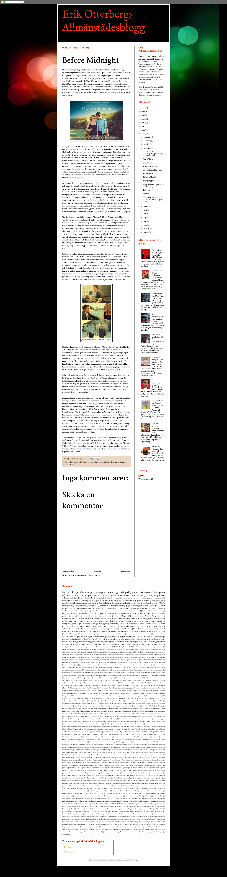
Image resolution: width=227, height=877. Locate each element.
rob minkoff (126, 778)
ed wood (64, 688)
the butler (89, 809)
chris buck (97, 619)
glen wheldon (159, 701)
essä (74, 624)
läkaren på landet (84, 745)
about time (65, 649)
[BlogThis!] (93, 458)
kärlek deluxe (107, 737)
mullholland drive (114, 631)
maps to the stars (79, 747)
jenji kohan (116, 724)
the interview (96, 811)
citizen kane (112, 675)
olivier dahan (73, 765)
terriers (92, 806)
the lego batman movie (132, 811)
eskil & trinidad (154, 691)
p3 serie (78, 768)
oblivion (150, 763)
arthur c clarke (140, 657)
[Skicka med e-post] (90, 458)
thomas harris (69, 644)
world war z (158, 829)
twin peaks (138, 592)
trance (74, 824)
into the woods (93, 719)
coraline (162, 675)
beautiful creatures (107, 665)
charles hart (130, 673)
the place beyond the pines (131, 603)
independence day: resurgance (141, 716)
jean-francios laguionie (85, 724)
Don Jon (155, 424)
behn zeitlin (156, 665)
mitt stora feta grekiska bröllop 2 (90, 755)
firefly (155, 696)
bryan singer (85, 601)
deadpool (109, 683)
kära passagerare (106, 629)
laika (116, 629)
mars (145, 225)
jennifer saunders (137, 724)
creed (75, 678)
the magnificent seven (76, 814)
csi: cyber (104, 678)
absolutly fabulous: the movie (80, 649)
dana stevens (138, 678)
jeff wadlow (107, 724)
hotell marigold (91, 714)
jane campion (151, 721)
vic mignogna (121, 827)
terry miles (118, 806)
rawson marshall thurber (108, 775)
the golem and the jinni (149, 809)
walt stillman (149, 827)
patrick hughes (121, 768)
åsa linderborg (158, 832)
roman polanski (121, 780)
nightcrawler (77, 763)
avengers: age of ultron (128, 660)
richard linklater (68, 465)
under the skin (132, 614)
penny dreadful (75, 770)
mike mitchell (112, 752)
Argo (154, 314)
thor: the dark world (88, 819)
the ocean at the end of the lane (117, 814)
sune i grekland (89, 801)
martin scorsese (151, 747)
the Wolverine (127, 806)
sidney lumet (135, 788)
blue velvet (157, 667)
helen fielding (155, 709)
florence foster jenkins (69, 698)
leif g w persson (151, 629)
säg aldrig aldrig (93, 804)
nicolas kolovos (66, 763)
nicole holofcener (140, 631)
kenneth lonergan (74, 734)
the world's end (112, 817)
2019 (143, 111)
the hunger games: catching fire (127, 642)
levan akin (157, 739)
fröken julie (97, 701)
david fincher (85, 621)
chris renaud (107, 619)
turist (121, 824)
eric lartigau (133, 691)
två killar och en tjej (136, 824)
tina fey (147, 819)
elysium (131, 688)
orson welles (124, 765)
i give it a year (97, 716)
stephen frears (125, 611)
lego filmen (106, 739)
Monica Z (147, 194)
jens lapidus (109, 626)
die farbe (88, 685)
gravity (138, 703)
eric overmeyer (143, 691)
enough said (66, 624)
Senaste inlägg (68, 571)
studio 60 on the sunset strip (136, 798)
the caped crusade (99, 809)
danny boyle (68, 680)
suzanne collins (154, 801)
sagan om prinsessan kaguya (97, 637)
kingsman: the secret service (138, 734)
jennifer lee (135, 608)
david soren (75, 683)
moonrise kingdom (68, 757)
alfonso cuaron (107, 652)
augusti (146, 206)
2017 (143, 119)
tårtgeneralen (66, 827)
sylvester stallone (67, 804)
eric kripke (125, 691)
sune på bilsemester (102, 801)
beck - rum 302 (125, 665)
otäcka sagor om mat (151, 765)
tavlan (129, 804)
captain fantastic (77, 673)
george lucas (97, 624)
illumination (118, 716)
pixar (106, 601)
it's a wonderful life (123, 719)
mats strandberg (69, 750)
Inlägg (68, 847)
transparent (81, 824)
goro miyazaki (86, 703)
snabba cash (106, 791)
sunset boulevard (84, 642)
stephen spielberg (78, 798)
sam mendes (81, 786)
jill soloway (157, 724)
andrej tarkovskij (84, 616)
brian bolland (79, 670)
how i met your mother (128, 714)
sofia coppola (144, 791)
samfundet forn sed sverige (103, 786)
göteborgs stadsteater (120, 706)
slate (85, 639)
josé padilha (159, 729)
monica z (102, 631)
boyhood (65, 619)
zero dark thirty (157, 644)
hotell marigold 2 (104, 714)
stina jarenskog (120, 798)
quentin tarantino (99, 611)
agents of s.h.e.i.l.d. (137, 649)
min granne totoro (133, 752)
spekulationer (66, 793)
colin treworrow (145, 675)
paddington (85, 768)
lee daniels (89, 739)
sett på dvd (88, 598)
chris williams (118, 619)
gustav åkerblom (107, 706)
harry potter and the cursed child (119, 709)
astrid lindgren (79, 660)
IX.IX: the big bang (120, 647)
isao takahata (111, 719)
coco (128, 675)
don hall (110, 621)
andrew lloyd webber (155, 603)
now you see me (124, 763)
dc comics (116, 598)
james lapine (124, 608)
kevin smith (85, 734)
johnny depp (72, 729)
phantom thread (77, 773)
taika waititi (110, 804)
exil (111, 693)
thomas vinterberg (82, 644)
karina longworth (152, 732)
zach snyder (145, 644)
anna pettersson (141, 655)
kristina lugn (80, 629)
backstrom (75, 662)
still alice (111, 798)
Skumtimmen (148, 174)
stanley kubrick (136, 639)
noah (94, 763)
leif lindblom (116, 739)
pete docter (123, 770)
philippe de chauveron (90, 773)
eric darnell (109, 691)
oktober (147, 144)
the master (115, 603)
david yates (84, 683)
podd (77, 601)
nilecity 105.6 (87, 763)
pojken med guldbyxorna (155, 773)
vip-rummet (130, 827)
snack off (126, 791)
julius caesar (94, 732)
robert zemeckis (87, 780)
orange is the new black (112, 765)
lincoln (85, 742)
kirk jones (162, 734)
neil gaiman (106, 760)
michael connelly (149, 750)
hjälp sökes (73, 626)
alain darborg (66, 652)
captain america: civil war (142, 670)
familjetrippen (66, 696)
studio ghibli (146, 598)
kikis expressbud (113, 734)
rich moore (130, 775)
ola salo (64, 765)
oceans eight (159, 763)
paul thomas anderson (86, 603)
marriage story (116, 747)
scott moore (74, 788)
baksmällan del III (94, 662)
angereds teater (118, 655)
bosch (71, 670)
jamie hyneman (131, 721)
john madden (130, 626)
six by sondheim (71, 791)
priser (69, 775)
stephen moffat (66, 798)
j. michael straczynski (144, 719)
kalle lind (142, 732)
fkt (93, 601)
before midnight (76, 462)
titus (153, 819)
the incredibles (77, 811)
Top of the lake (148, 159)
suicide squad (150, 798)
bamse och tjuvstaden (109, 662)
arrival (132, 657)
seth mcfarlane (138, 637)
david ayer (116, 680)
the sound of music (70, 817)
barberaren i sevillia (133, 662)
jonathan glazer (90, 729)
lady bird (134, 737)
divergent (96, 685)
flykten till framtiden (84, 698)
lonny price (122, 742)
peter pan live (159, 770)
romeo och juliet (159, 634)
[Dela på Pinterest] (100, 458)
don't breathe (141, 685)
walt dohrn (139, 827)
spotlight (75, 793)
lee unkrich (98, 739)
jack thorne (77, 721)
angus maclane (129, 655)
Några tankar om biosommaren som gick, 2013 (153, 199)
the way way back (92, 817)
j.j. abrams (107, 608)
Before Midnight (149, 177)
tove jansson (66, 824)
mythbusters (140, 757)
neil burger (97, 760)
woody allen (127, 644)
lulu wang (74, 745)
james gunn (110, 721)
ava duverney (115, 660)
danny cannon (78, 680)
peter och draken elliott (145, 770)
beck (116, 665)
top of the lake (140, 822)
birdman (118, 667)
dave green (108, 680)
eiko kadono (82, 688)
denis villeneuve (78, 685)
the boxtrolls (80, 809)
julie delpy (122, 462)
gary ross (127, 701)
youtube (149, 832)
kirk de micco (153, 734)
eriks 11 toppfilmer (143, 595)
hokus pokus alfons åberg (77, 714)
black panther (147, 667)
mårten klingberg (151, 757)
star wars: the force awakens (133, 796)
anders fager (78, 655)
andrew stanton (89, 655)
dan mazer (120, 678)
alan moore (155, 614)
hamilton (73, 709)
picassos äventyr (90, 634)
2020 (143, 108)
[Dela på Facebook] (98, 458)
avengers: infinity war (156, 660)
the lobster (161, 642)
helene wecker (75, 711)
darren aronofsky (97, 680)
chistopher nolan (145, 673)
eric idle (117, 691)
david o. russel (158, 680)
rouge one (92, 783)
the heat (160, 809)
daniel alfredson (149, 678)
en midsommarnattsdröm (153, 688)
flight (161, 696)
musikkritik (66, 611)
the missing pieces (90, 814)
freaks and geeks (153, 698)
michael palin (83, 752)
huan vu (139, 714)
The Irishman (157, 294)
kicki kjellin (102, 734)
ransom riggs (87, 775)
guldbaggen (74, 706)
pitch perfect (142, 773)
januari (146, 232)
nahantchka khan (79, 760)
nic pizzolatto (136, 760)
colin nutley (135, 675)
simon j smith (145, 788)
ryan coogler (81, 637)
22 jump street (107, 647)
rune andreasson (124, 783)
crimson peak (83, 678)
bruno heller (103, 670)
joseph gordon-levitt (128, 729)
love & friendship (154, 742)
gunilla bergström (85, 706)
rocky (103, 780)
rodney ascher (111, 780)
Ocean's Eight (157, 250)
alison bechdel (131, 652)
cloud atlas (121, 675)
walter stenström (160, 827)
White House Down (150, 166)
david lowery (149, 680)
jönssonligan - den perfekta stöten (126, 732)
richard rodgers (79, 778)
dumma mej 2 (120, 621)
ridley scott (89, 778)
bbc (80, 665)
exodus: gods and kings (122, 693)
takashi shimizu (120, 804)
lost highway (132, 742)
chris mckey (156, 673)
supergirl (133, 801)
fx (111, 701)
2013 (143, 134)
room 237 (84, 783)
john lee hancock (136, 727)
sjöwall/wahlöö (76, 639)
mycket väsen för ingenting (81, 611)
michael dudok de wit (70, 752)
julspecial (103, 732)
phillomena (102, 773)
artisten (162, 657)
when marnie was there (118, 829)
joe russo (145, 608)
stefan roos (147, 796)
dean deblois (118, 683)
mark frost (152, 592)
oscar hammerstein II (136, 765)
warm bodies (80, 829)
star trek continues (92, 796)
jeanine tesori (98, 724)
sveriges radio (97, 642)
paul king (162, 631)
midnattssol (101, 752)
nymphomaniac (141, 763)
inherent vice (66, 719)
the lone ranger (156, 811)
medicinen (129, 750)
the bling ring (109, 642)
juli (145, 210)
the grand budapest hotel (71, 614)
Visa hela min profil (145, 479)
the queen (139, 814)
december (147, 137)
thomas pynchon (154, 817)
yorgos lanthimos (121, 832)
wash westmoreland (91, 829)
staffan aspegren (92, 793)
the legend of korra (148, 642)
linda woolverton (94, 742)
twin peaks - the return (93, 595)
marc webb (89, 747)
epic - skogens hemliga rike (96, 691)
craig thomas (68, 678)
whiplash (129, 829)
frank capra (121, 698)
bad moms (84, 662)
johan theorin (106, 727)
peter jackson (69, 634)
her (158, 601)
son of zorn (159, 791)
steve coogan (90, 798)
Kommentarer (70, 852)
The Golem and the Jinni (152, 170)
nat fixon (89, 760)
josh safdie (151, 729)
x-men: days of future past (83, 832)
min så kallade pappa (147, 752)
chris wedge (72, 675)
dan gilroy (112, 678)
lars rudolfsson (126, 629)
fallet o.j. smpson (146, 693)
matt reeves (79, 750)
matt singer (95, 750)
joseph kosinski (140, 729)
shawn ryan (118, 788)
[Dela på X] (95, 458)
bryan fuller (104, 606)
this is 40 (135, 817)
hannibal (141, 624)
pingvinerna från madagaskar (126, 773)
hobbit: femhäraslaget (146, 711)
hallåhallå (65, 709)
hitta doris (135, 711)
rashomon (96, 775)
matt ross (87, 750)
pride (63, 775)
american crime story (158, 652)
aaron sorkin (159, 647)
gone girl (154, 606)
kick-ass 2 (94, 734)
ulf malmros (121, 614)
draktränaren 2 (151, 685)
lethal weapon (147, 739)
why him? (150, 829)
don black (125, 685)
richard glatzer (158, 775)
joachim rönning (72, 727)
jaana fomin (156, 719)
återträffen (65, 835)
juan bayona (66, 732)
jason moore (161, 721)
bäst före (121, 670)
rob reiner (135, 778)
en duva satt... (158, 621)
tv (99, 592)
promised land (77, 775)
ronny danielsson (74, 783)
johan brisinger (95, 727)
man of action (134, 745)
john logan (147, 727)
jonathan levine (101, 729)
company (155, 675)
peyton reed (66, 773)
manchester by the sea (156, 745)
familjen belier (158, 693)
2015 (143, 126)
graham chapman (128, 703)
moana (104, 755)
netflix (77, 598)
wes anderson (116, 644)
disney (107, 595)
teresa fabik (84, 806)
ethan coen (144, 606)
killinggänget (124, 734)
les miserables (137, 739)
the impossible (66, 811)
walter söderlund (69, 829)
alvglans (140, 652)
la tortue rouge (125, 737)
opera (101, 765)
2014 (143, 130)
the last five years (117, 811)
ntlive (133, 763)
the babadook (156, 806)
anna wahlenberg (153, 655)
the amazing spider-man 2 (142, 806)
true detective (107, 824)
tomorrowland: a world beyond (114, 822)
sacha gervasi (152, 783)
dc (91, 683)
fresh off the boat (76, 701)
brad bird (74, 619)
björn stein (133, 616)
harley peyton (103, 709)
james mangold (120, 721)
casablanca (109, 673)
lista (163, 592)
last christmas (71, 739)
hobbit (82, 626)
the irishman (106, 811)
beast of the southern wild (92, 665)
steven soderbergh (101, 798)
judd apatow (153, 626)
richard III (138, 775)
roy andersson (101, 783)
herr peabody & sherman (98, 711)
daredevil (87, 680)
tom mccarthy (89, 822)
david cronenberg (127, 680)
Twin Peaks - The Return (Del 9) (158, 337)
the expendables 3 (125, 809)
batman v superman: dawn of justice (152, 662)
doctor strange (115, 685)
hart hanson (134, 709)
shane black (150, 637)
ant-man (80, 657)
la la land (115, 737)
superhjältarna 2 (143, 801)
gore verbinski (75, 703)
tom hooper (96, 644)
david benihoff (74, 621)
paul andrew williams (134, 768)
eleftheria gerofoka (94, 688)
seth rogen (98, 788)
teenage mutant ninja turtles (141, 804)
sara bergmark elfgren (117, 637)
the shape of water (159, 814)
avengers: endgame (142, 660)
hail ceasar (145, 706)
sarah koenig (133, 786)
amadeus (147, 652)
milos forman (122, 752)
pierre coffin (112, 773)
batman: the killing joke (69, 665)
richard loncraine (67, 778)
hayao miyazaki (67, 601)
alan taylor (75, 652)
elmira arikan (123, 688)
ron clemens (132, 780)
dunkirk (160, 685)
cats (123, 673)
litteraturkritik (127, 595)
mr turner (97, 757)
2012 (141, 614)
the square (81, 817)
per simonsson (93, 770)
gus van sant (96, 706)
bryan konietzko (85, 619)
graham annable (116, 703)
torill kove (160, 822)
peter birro (132, 770)
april (145, 221)
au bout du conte (91, 660)
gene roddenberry (137, 701)
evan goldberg (94, 693)
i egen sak (126, 598)
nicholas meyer (158, 760)
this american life (125, 817)
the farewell (136, 809)
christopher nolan (117, 606)
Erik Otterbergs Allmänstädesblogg (103, 21)
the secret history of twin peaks (93, 614)
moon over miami (157, 755)
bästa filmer (129, 670)
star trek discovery (105, 796)
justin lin (110, 732)
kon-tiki (80, 737)
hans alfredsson (92, 709)
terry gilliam (100, 806)
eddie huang (73, 688)
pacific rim (152, 631)
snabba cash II (116, 791)
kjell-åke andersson (70, 737)
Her (153, 380)
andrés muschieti (101, 655)
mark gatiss (107, 747)
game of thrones (84, 624)
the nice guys (102, 814)
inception (127, 716)
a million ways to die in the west (143, 647)
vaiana (113, 827)
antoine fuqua (100, 657)
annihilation (72, 657)
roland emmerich (145, 634)
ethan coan (73, 693)
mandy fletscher (67, 747)
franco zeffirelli (110, 698)
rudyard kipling (112, 783)
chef (137, 673)
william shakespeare (102, 598)
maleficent (118, 745)
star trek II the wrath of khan (125, 793)
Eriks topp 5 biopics (150, 190)
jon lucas (80, 729)
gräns (153, 703)
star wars (113, 601)
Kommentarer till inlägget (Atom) (87, 575)
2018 (143, 115)
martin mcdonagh (139, 747)
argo (126, 657)
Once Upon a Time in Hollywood (157, 273)
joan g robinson (83, 727)
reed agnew (121, 775)
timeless (140, 819)
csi (98, 678)
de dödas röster (99, 683)
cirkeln (105, 675)
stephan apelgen (158, 796)
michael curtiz (160, 750)
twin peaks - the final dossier (154, 824)
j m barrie (133, 719)
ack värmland (95, 649)
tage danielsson (147, 611)
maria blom (98, 747)
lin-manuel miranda (74, 742)
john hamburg (125, 727)
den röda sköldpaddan (141, 683)
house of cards (115, 714)
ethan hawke (114, 462)
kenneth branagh (157, 608)
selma (82, 788)
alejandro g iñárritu (87, 652)
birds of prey (127, 667)
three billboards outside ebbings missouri (109, 819)
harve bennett (144, 709)
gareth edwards (118, 701)
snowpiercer (114, 639)
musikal (116, 595)
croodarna (92, 678)
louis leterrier (143, 742)
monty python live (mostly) (141, 755)
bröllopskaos (113, 670)
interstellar (83, 719)
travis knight (91, 824)
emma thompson (145, 621)
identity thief (108, 716)
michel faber (92, 752)
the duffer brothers (112, 809)
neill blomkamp (116, 760)
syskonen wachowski (80, 804)
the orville (131, 814)
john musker (156, 727)
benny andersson (80, 606)
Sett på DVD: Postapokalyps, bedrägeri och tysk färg (153, 153)
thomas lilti (143, 817)
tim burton (110, 614)
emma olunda (140, 688)
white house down (139, 829)
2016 (143, 122)
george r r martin (110, 624)
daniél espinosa (160, 678)
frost (84, 701)
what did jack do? (104, 829)
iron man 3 (102, 719)
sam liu (73, 786)
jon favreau (142, 626)
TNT (130, 647)
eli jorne (104, 688)
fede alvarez (126, 696)
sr (85, 793)
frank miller (130, 698)
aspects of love (68, 660)
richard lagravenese (104, 634)
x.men (136, 644)
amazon (73, 616)
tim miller (127, 819)
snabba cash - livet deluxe (98, 639)
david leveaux (139, 680)
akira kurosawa (158, 649)
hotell (89, 626)
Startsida (97, 571)
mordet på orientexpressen (84, 757)
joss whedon (72, 603)
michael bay (138, 750)
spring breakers (112, 611)
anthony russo (67, 606)
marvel (68, 595)
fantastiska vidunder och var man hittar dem (101, 696)
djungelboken (105, 685)
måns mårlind (126, 631)
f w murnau (135, 693)
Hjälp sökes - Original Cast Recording (153, 185)
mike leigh (92, 631)
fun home (106, 701)
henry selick (85, 711)
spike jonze (125, 639)
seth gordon (89, 788)
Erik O (143, 476)
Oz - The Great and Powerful (158, 402)
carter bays (87, 673)
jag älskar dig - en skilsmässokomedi (94, 721)
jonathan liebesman (114, 729)
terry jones (109, 806)
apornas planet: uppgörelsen (114, 657)
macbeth (94, 745)
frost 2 (90, 701)
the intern (87, 811)
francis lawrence (99, 698)
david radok (66, 683)
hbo (153, 601)
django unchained (131, 606)
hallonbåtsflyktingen (156, 706)
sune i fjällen (78, 801)
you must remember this (136, 832)
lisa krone (104, 742)
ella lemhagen (113, 688)
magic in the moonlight (106, 745)
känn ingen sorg (92, 629)
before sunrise (87, 462)
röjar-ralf (144, 783)
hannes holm (131, 624)
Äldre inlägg (125, 571)
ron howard (141, 780)
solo (152, 791)
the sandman (148, 814)
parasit (113, 768)
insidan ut (75, 719)
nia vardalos (126, 760)
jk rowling (119, 626)
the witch (103, 817)
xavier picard (98, 832)
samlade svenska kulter (120, 786)
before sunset (97, 462)
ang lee (110, 655)
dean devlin (128, 683)
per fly (85, 770)
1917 (84, 647)
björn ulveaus (144, 616)
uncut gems (95, 827)
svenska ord (136, 611)
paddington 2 (96, 768)
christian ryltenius (83, 675)
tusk (126, 824)
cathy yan (117, 673)
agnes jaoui (148, 649)
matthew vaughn (106, 750)
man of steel (144, 745)
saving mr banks (143, 786)
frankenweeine (141, 698)
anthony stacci (89, 657)
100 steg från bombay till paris (71, 647)
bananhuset (121, 662)
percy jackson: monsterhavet (108, 770)
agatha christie (125, 649)
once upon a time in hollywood (88, 765)
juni (145, 214)
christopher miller (131, 619)
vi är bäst (106, 644)
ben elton (71, 667)
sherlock (126, 788)
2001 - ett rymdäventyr (94, 647)
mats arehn (161, 747)
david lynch (124, 592)
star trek (136, 598)
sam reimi (90, 786)
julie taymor (84, 732)
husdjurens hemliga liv (84, 716)
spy (81, 793)
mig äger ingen (81, 631)
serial (129, 637)
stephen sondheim (103, 603)
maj (145, 217)
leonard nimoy (126, 739)
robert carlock (144, 778)
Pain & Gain (147, 163)
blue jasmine (93, 606)
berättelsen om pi (91, 667)
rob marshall (117, 778)
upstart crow (105, 827)
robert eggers (155, 778)
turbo (115, 824)
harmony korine (152, 624)
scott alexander (155, 786)
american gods (68, 655)
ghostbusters (149, 701)
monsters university (114, 755)
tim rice (134, 819)
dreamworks (158, 598)
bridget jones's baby (91, 670)
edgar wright (131, 621)
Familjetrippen (148, 181)
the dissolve (159, 611)
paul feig (99, 601)
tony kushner (130, 822)
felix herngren (137, 696)
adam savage (105, 649)
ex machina (104, 693)
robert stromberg (75, 780)
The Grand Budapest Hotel (157, 358)
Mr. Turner (156, 446)
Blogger (135, 860)
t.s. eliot (102, 804)
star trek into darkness (152, 639)
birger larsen (137, 667)
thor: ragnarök (75, 819)
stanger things (109, 793)
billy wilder (110, 667)
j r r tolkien (98, 626)
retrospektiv (109, 592)
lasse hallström (138, 629)
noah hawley (113, 763)
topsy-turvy (150, 822)
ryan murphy (135, 783)
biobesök (106, 462)
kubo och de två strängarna (93, 737)
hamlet (122, 624)
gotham (95, 703)
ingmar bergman (158, 716)
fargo (119, 696)
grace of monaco (104, 703)
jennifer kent (126, 724)
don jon (132, 685)
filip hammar (147, 696)
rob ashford (107, 778)
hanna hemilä (82, 709)
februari (147, 228)
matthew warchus (119, 750)
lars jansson (154, 737)
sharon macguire (108, 788)
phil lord (79, 634)
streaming (86, 592)
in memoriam (81, 608)
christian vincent (96, 675)
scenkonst (77, 595)
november (147, 141)
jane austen (141, 721)
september (147, 148)
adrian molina (115, 649)
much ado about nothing (109, 757)
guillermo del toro (143, 601)
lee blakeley (80, 739)
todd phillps (79, 822)
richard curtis (148, 775)
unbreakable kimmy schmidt (81, 827)
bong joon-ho (157, 616)
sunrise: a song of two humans (119, 801)
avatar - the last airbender (102, 616)
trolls (99, 824)
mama (126, 745)
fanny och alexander (79, 696)
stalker (101, 793)
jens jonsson (148, 724)
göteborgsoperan (135, 706)
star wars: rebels (118, 796)
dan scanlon (128, 678)
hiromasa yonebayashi (114, 711)
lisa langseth (113, 742)
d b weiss (143, 619)
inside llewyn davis (94, 608)
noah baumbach (103, 763)
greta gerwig (146, 703)
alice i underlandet (119, 652)
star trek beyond (79, 796)
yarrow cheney (108, 832)
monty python (127, 755)
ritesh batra (98, 778)
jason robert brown (70, 724)
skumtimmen (83, 791)
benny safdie (80, 667)
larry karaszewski (144, 737)
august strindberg (103, 660)
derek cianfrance (98, 621)
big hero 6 (102, 667)
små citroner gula (94, 791)
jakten (115, 608)
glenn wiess (65, 703)
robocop (96, 780)
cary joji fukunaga (98, 673)
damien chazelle (153, 619)
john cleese (115, 727)
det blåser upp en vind (126, 601)
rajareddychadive (117, 860)
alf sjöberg (98, 652)
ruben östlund (69, 637)
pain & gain (105, 768)
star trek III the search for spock (146, 793)
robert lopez (132, 634)
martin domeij (127, 747)
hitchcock (126, 711)
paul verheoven (154, 768)
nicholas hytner (147, 760)
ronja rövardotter (151, 780)
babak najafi (66, 662)
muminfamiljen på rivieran (127, 757)
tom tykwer (99, 822)
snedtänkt (135, 791)
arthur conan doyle (152, 657)
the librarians (145, 811)
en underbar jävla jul (80, 691)
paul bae (145, 768)
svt (162, 801)
